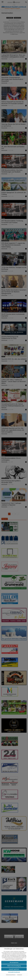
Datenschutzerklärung (10, 974)
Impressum (19, 974)
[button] (14, 969)
